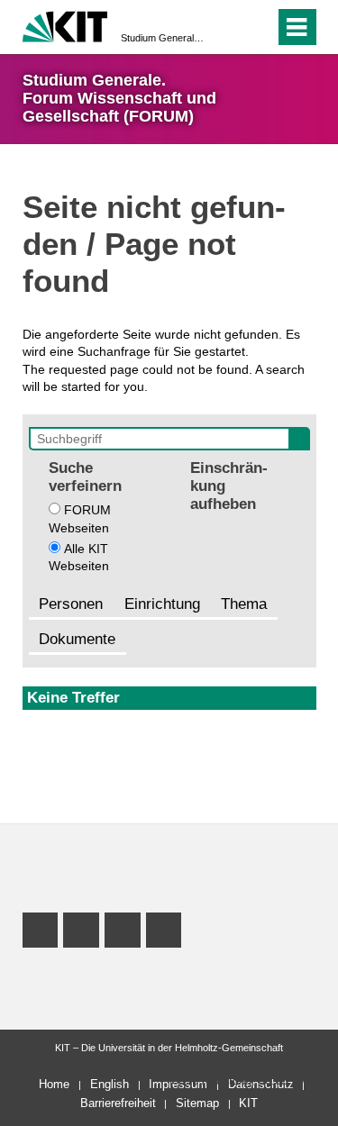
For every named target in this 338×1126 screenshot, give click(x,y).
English (109, 1084)
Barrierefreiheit (118, 1103)
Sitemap (197, 1103)
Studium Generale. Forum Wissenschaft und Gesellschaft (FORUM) (163, 37)
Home (54, 1084)
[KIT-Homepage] (65, 24)
